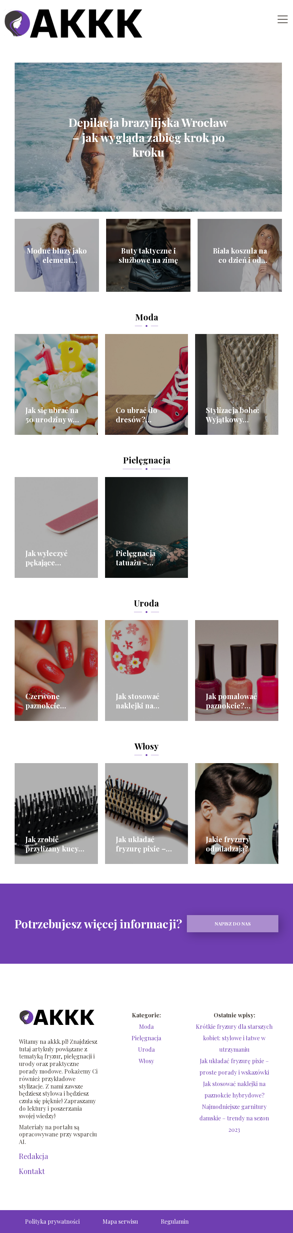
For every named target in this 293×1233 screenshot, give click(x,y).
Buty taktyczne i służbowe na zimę (148, 255)
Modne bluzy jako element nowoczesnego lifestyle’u (57, 255)
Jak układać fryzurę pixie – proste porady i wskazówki (142, 844)
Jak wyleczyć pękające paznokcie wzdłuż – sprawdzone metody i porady (55, 558)
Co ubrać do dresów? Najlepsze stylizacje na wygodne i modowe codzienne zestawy (137, 415)
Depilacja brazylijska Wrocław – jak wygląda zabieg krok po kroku (148, 137)
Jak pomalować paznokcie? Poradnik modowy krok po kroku (235, 701)
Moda (146, 317)
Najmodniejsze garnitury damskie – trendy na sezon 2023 (234, 1118)
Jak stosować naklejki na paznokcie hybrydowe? (137, 701)
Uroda (146, 603)
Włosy (146, 746)
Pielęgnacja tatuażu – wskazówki (135, 558)
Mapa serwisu (120, 1221)
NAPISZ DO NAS (233, 923)
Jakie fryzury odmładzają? (227, 844)
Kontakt (32, 1171)
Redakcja (33, 1156)
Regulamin (175, 1221)
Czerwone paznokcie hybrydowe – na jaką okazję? (52, 701)
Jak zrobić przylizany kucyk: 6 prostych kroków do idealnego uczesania (54, 844)
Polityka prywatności (52, 1221)
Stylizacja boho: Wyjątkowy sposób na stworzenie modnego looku (233, 415)
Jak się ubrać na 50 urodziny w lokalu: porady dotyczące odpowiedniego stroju (52, 415)
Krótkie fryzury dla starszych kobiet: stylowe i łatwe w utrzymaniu (234, 1038)
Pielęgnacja (146, 460)
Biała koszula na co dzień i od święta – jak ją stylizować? (240, 255)
